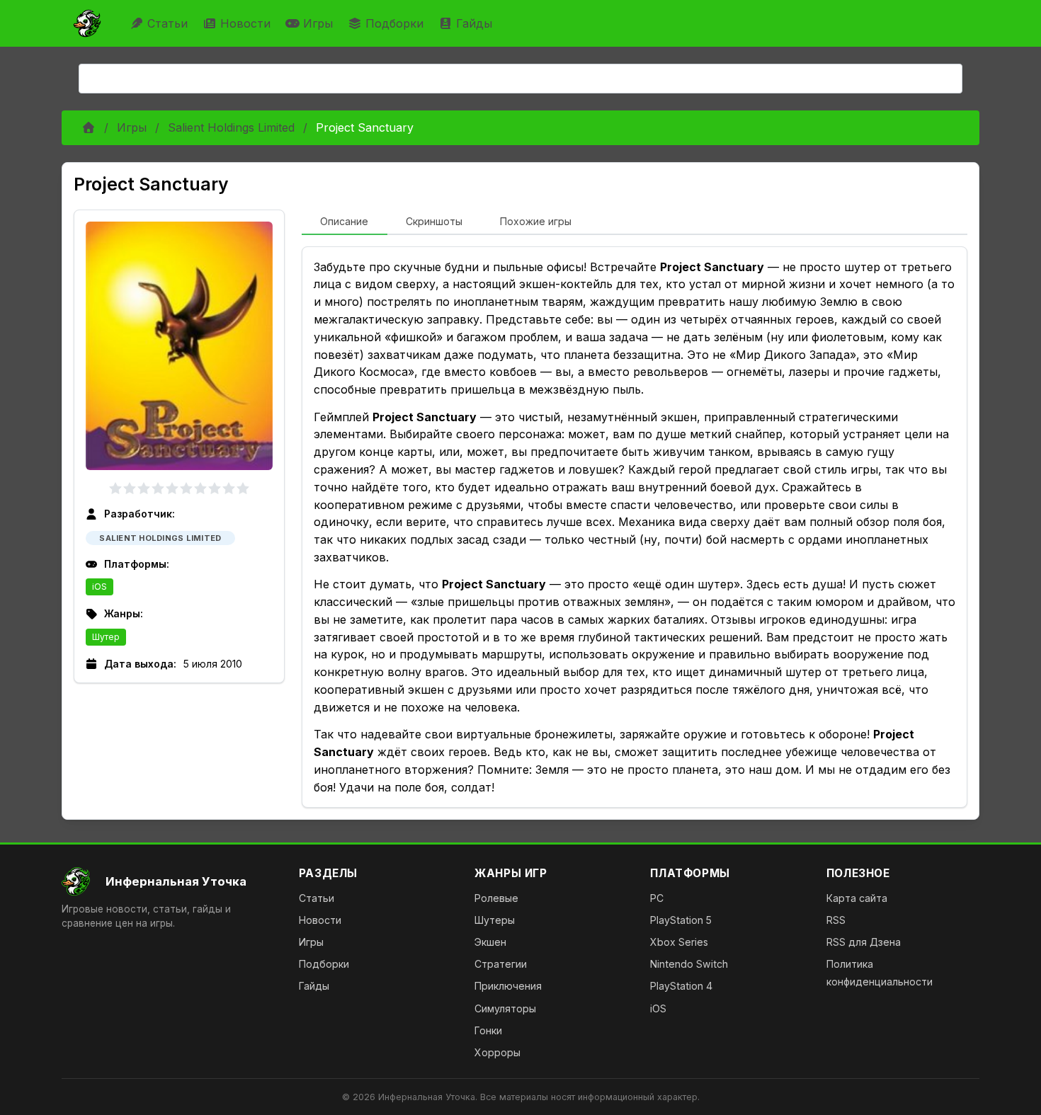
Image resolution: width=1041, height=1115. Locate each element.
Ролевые (496, 898)
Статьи (167, 23)
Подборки (394, 23)
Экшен (490, 942)
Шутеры (494, 920)
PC (657, 898)
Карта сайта (856, 898)
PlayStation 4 (681, 986)
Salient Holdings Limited (231, 127)
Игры (318, 23)
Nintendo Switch (689, 964)
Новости (245, 23)
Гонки (488, 1030)
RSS (836, 920)
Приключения (508, 986)
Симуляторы (505, 1008)
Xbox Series (679, 942)
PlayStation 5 (681, 920)
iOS (99, 586)
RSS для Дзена (863, 942)
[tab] (344, 222)
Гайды (474, 23)
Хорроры (497, 1052)
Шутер (106, 636)
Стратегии (500, 964)
